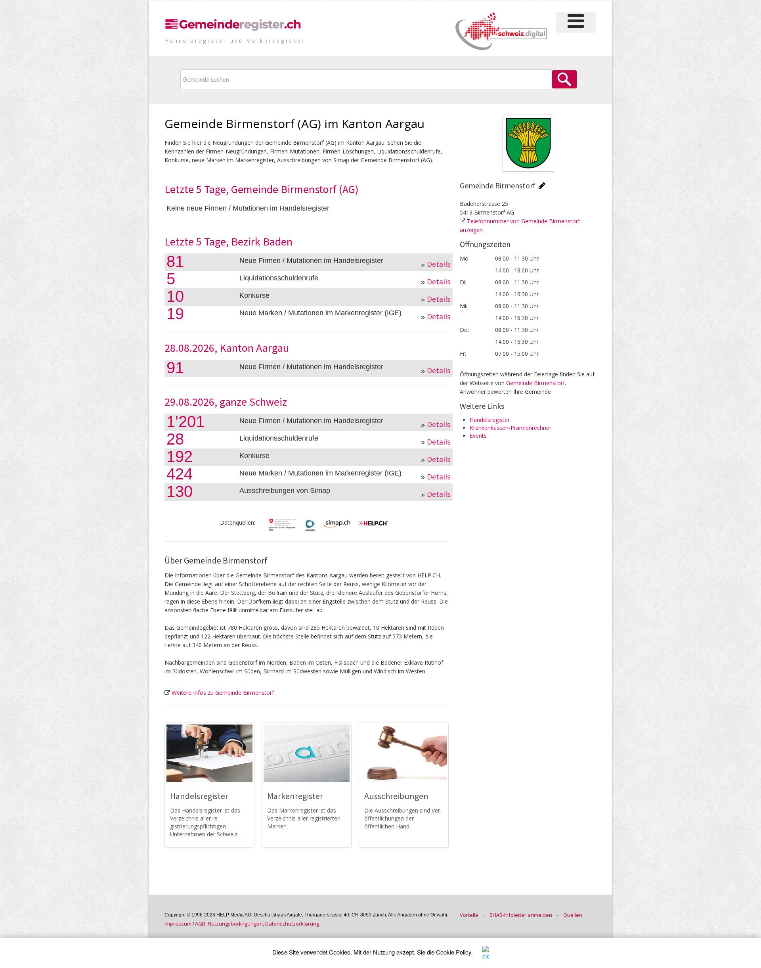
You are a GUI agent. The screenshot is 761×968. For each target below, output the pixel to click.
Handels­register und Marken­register (235, 40)
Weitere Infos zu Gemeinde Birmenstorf (223, 692)
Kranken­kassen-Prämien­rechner (510, 427)
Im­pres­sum (177, 923)
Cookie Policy (453, 952)
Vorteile (469, 914)
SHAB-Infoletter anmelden (520, 914)
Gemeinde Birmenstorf (535, 383)
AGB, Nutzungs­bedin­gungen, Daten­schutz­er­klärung (257, 923)
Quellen (572, 914)
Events (478, 435)
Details (439, 264)
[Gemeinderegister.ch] (234, 23)
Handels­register (490, 420)
